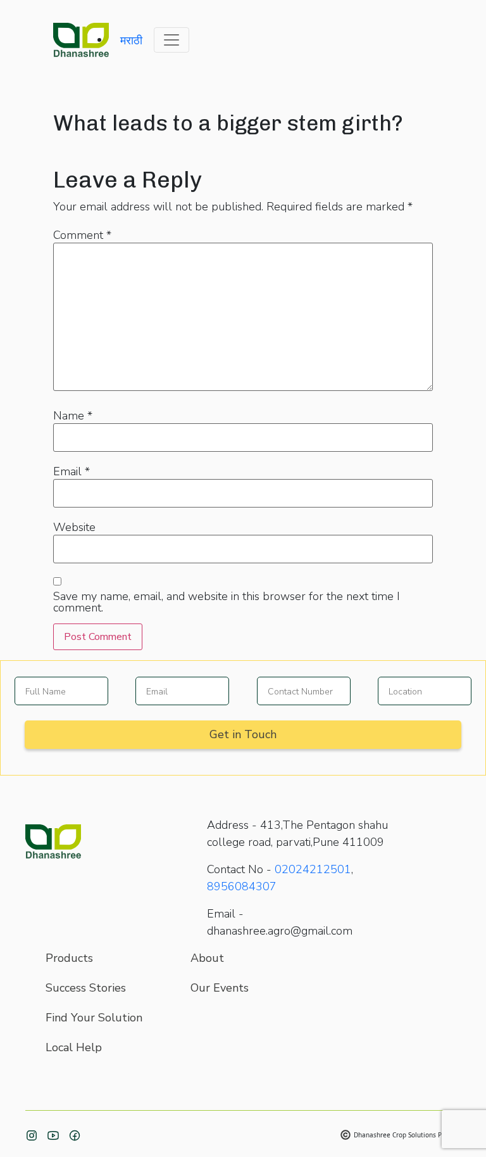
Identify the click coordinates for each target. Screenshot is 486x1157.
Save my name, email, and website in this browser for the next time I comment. (226, 602)
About (207, 958)
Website (74, 527)
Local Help (74, 1047)
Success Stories (86, 987)
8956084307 (242, 886)
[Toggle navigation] (171, 40)
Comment (82, 235)
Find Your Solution (94, 1017)
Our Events (219, 987)
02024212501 (313, 869)
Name (72, 415)
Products (69, 958)
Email (71, 471)
